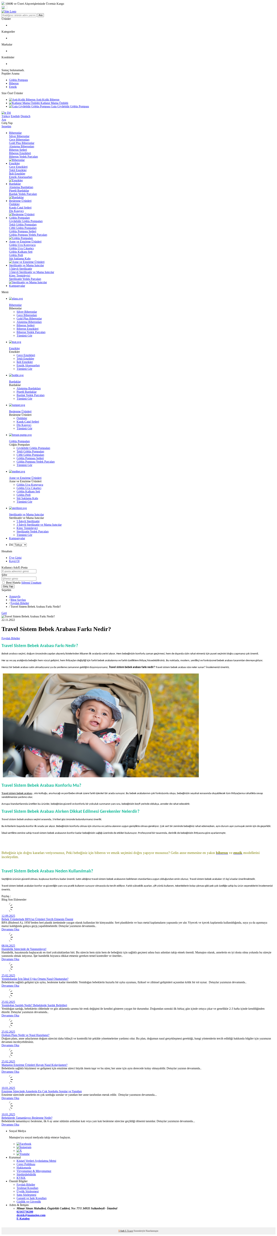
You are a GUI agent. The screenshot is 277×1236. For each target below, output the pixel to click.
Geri (4, 613)
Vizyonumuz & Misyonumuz (34, 1171)
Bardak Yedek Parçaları (23, 194)
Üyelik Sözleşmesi (28, 1191)
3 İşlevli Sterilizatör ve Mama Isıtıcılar (31, 272)
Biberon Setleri (18, 149)
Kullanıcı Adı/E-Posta (15, 567)
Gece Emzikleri (18, 166)
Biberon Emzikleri (20, 153)
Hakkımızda (24, 1167)
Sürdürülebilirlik (26, 1174)
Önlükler (14, 204)
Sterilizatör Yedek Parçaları (25, 278)
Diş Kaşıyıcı (16, 211)
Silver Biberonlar (19, 136)
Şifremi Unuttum (31, 582)
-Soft (121, 1231)
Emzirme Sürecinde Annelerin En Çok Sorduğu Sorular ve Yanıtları (42, 1091)
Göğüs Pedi (16, 255)
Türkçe (6, 116)
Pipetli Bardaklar (19, 190)
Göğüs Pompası (18, 80)
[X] (19, 1150)
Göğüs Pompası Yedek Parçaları (28, 234)
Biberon (14, 83)
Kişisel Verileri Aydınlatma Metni (36, 1160)
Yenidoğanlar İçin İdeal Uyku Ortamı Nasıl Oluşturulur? (35, 978)
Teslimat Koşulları (27, 1188)
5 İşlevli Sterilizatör (20, 268)
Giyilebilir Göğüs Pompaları (26, 221)
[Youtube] (23, 1154)
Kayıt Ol (14, 561)
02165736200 (25, 1211)
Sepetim (6, 126)
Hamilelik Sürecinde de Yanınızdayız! (24, 949)
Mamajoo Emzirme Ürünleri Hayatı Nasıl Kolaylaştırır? (34, 1064)
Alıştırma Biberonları (21, 146)
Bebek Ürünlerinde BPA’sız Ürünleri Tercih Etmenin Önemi (37, 919)
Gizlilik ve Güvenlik (29, 1201)
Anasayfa (14, 596)
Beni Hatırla (13, 582)
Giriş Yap (8, 586)
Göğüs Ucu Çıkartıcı (21, 248)
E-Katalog (23, 1218)
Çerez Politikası (26, 1164)
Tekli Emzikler (18, 170)
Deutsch (25, 116)
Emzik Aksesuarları (20, 177)
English (15, 116)
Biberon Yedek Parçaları (23, 156)
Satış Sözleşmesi (26, 1194)
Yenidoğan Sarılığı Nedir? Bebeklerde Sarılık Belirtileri (34, 1005)
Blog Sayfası (18, 599)
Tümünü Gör (24, 335)
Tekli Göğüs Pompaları (23, 224)
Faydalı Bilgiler (20, 603)
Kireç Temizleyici (19, 275)
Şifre (4, 574)
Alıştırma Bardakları (21, 187)
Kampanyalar (17, 538)
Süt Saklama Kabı (20, 258)
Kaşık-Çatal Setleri (20, 207)
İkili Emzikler (17, 173)
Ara (40, 15)
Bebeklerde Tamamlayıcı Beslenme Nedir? (27, 1117)
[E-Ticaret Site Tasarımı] (6, 1225)
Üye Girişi (15, 557)
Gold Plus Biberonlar (21, 143)
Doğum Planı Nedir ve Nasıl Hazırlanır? (25, 1035)
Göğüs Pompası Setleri (22, 231)
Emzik (13, 86)
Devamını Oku (10, 929)
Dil (8, 112)
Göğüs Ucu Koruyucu (22, 245)
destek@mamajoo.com (31, 1215)
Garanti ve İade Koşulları (32, 1198)
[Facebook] (24, 1143)
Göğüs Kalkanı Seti (20, 251)
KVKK (21, 1177)
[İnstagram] (24, 1147)
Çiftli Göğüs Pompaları (23, 228)
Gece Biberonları (19, 139)
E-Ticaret (129, 1231)
